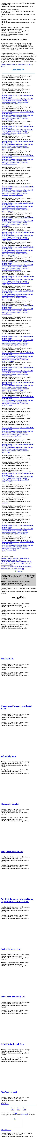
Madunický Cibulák (10, 804)
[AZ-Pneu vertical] (18, 1075)
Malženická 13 (7, 659)
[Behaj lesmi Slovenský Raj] (18, 980)
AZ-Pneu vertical (9, 1092)
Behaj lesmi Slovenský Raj (13, 996)
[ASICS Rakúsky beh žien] (18, 1027)
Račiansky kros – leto (10, 949)
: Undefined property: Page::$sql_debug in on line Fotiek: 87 (16, 712)
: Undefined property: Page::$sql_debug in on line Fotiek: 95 (15, 809)
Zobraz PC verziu (6, 1130)
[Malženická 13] (18, 642)
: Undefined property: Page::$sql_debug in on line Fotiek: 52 (15, 856)
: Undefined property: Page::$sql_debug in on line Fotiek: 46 (15, 1049)
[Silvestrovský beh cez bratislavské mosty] (18, 689)
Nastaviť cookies (17, 64)
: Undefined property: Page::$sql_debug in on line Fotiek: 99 (15, 761)
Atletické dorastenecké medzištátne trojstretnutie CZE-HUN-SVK (17, 900)
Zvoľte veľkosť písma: (7, 556)
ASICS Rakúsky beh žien (12, 1044)
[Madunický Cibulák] (18, 787)
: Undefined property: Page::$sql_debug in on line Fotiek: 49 (15, 664)
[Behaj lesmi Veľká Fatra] (18, 835)
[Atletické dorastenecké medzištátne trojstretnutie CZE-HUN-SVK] (18, 882)
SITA (16, 1113)
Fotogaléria (5, 503)
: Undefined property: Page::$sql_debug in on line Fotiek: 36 (15, 1097)
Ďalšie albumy (5, 1104)
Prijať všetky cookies (7, 64)
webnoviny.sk (24, 1114)
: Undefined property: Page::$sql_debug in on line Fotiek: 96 (17, 905)
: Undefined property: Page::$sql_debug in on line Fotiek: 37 (15, 1001)
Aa (17, 568)
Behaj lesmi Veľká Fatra (12, 851)
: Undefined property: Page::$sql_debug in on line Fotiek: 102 (15, 954)
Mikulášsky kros (8, 756)
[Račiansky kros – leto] (18, 932)
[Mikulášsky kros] (18, 739)
